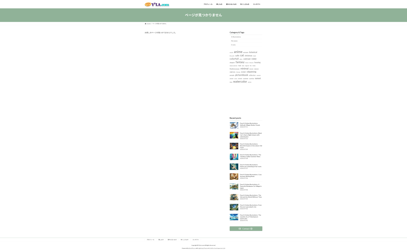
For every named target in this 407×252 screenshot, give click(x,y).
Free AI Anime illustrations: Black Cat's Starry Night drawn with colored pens (251, 135)
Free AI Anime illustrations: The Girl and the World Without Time (251, 196)
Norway (238, 72)
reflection (252, 75)
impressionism (233, 65)
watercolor (240, 81)
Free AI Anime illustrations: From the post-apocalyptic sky (251, 206)
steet (235, 78)
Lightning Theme (203, 248)
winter (250, 82)
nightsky (232, 72)
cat (242, 55)
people (232, 75)
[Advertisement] (246, 100)
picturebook (241, 74)
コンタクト (195, 239)
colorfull (234, 58)
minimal (244, 68)
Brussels (232, 55)
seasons (258, 75)
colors (241, 59)
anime (238, 51)
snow (231, 78)
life (251, 65)
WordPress (192, 248)
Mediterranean (235, 69)
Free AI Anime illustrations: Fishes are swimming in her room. (251, 165)
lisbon (254, 65)
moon (251, 69)
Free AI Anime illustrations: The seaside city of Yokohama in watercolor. (250, 216)
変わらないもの (172, 239)
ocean (243, 72)
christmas (248, 56)
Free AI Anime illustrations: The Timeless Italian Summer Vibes (250, 155)
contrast (247, 59)
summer (245, 78)
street (240, 78)
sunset (258, 78)
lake (243, 65)
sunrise (251, 78)
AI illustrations (236, 37)
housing (257, 62)
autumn (245, 52)
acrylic (231, 52)
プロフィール (150, 239)
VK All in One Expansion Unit (217, 248)
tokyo (231, 82)
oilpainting (251, 71)
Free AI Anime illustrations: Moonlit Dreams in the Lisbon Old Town (251, 145)
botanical (253, 52)
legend (247, 65)
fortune (251, 62)
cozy (254, 58)
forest (247, 62)
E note (233, 45)
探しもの (161, 239)
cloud (254, 55)
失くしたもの (184, 239)
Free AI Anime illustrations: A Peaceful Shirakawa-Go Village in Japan (251, 186)
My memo (234, 41)
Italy (239, 65)
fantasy (240, 61)
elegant (232, 62)
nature (256, 69)
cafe (237, 55)
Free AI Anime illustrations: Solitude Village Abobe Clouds (250, 124)
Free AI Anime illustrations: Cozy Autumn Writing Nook (251, 175)
